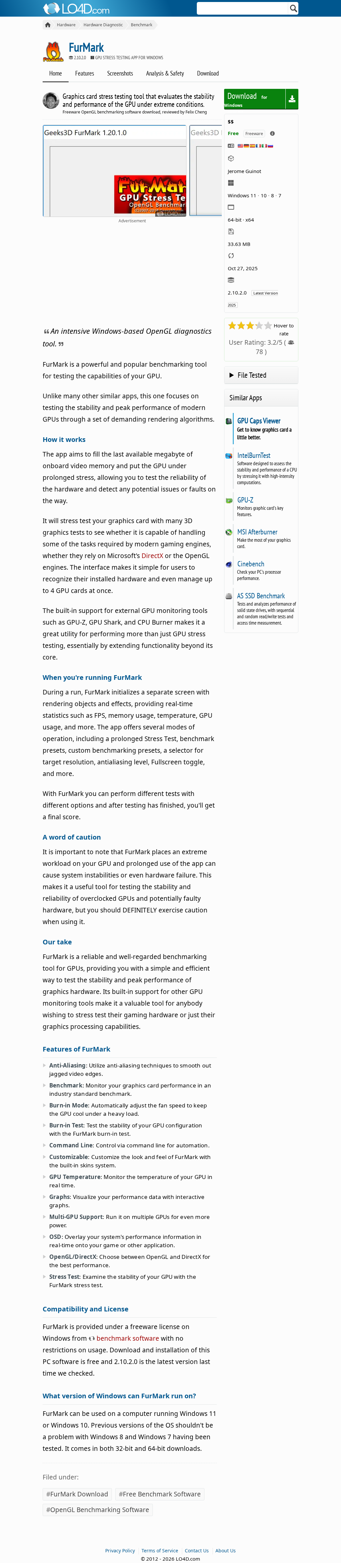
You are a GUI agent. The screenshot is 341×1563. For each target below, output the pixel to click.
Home (55, 73)
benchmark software (127, 1338)
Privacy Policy (120, 1550)
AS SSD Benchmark (261, 595)
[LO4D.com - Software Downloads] (47, 25)
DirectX (152, 555)
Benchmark (141, 25)
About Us (225, 1550)
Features (84, 73)
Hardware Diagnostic (103, 25)
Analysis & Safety (165, 73)
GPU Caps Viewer (258, 420)
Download (208, 73)
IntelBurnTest (253, 455)
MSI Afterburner (257, 531)
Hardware (66, 25)
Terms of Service (160, 1550)
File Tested (252, 375)
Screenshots (120, 73)
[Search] (293, 8)
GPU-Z (245, 499)
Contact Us (197, 1550)
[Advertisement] (132, 273)
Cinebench (250, 563)
